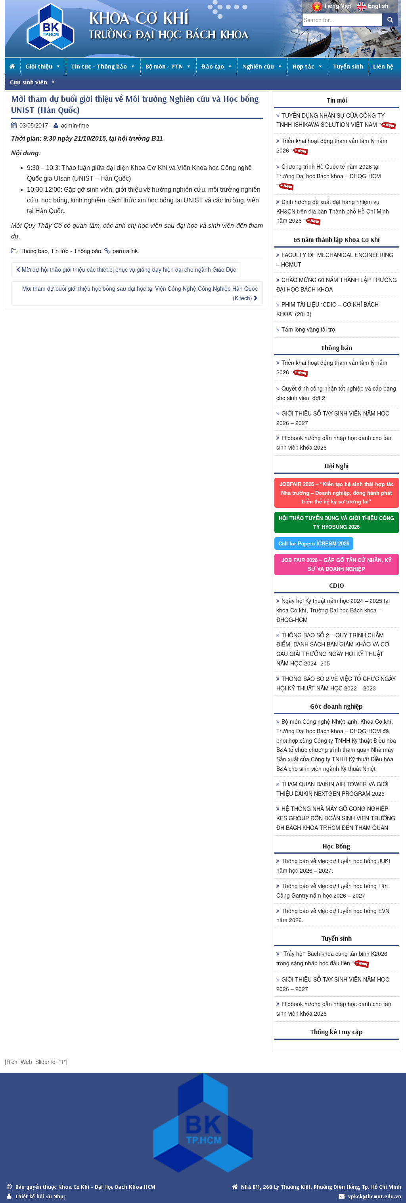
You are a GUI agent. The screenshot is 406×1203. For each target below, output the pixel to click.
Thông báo (34, 250)
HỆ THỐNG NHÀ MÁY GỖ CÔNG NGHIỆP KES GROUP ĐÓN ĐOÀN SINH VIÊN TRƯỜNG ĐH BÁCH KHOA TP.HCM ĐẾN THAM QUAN (335, 818)
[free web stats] (336, 1045)
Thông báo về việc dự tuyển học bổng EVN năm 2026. (332, 915)
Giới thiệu (38, 66)
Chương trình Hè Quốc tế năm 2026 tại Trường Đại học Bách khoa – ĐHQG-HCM (328, 171)
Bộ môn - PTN (164, 66)
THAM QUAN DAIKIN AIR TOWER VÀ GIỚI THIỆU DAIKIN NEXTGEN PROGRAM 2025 (332, 788)
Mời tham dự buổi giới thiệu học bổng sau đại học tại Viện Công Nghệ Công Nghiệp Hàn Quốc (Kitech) (140, 293)
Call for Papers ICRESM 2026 (313, 543)
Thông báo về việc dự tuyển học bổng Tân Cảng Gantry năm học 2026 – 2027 (332, 890)
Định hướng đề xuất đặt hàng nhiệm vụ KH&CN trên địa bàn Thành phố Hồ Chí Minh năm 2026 (332, 211)
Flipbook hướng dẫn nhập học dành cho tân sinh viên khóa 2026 (333, 442)
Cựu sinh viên (28, 82)
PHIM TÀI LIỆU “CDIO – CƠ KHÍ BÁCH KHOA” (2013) (327, 309)
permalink (125, 250)
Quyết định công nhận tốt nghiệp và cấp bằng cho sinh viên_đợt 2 (336, 393)
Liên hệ (383, 66)
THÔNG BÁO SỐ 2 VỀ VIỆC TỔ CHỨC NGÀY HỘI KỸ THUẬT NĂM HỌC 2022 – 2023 (336, 683)
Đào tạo (212, 66)
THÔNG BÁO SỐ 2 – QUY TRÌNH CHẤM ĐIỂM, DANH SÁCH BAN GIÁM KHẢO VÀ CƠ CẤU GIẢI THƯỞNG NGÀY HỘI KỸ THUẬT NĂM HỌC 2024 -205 (332, 649)
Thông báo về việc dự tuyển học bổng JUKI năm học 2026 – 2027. (333, 865)
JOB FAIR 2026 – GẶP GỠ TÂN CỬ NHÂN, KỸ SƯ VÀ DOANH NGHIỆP (337, 564)
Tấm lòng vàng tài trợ (308, 329)
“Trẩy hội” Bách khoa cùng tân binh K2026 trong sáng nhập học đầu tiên (331, 958)
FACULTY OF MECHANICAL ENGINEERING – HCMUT (334, 259)
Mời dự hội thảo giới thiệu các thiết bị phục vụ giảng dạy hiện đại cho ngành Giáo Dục (128, 269)
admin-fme (75, 125)
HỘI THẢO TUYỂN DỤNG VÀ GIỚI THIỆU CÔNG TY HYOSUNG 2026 (336, 522)
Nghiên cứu (258, 66)
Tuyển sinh (348, 66)
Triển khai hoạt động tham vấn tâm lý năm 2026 (331, 145)
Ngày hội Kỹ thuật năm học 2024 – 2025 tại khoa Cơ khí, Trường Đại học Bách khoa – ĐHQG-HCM (333, 610)
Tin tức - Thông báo (99, 66)
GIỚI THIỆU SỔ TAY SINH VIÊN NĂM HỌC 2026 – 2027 (332, 418)
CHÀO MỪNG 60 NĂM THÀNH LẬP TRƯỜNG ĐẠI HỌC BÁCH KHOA (336, 284)
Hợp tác (303, 66)
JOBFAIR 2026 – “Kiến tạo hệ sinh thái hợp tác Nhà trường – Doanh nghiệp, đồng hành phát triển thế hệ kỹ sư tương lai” (337, 492)
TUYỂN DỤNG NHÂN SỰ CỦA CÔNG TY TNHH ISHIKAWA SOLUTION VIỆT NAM (330, 120)
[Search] (390, 20)
